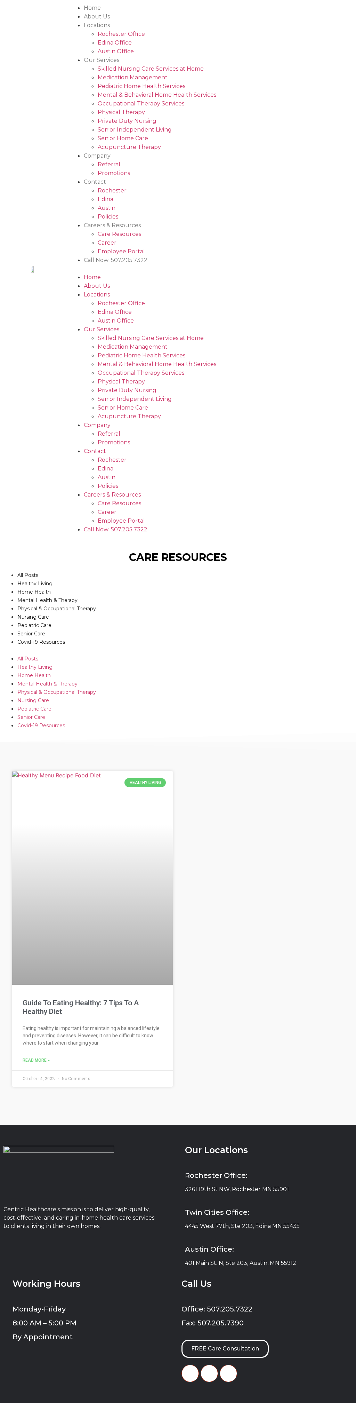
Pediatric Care (34, 625)
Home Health (34, 592)
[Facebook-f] (190, 1373)
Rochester (112, 190)
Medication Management (133, 77)
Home (92, 8)
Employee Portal (121, 251)
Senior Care (31, 634)
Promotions (114, 173)
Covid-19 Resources (41, 642)
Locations (97, 25)
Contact (95, 182)
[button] (211, 268)
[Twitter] (209, 1373)
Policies (108, 216)
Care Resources (119, 234)
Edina (105, 199)
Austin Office (116, 51)
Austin (106, 208)
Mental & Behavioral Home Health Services (157, 95)
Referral (109, 164)
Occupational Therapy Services (141, 103)
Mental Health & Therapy (47, 600)
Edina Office (115, 42)
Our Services (101, 60)
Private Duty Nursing (127, 121)
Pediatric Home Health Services (141, 86)
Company (97, 155)
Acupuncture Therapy (129, 147)
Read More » (36, 1060)
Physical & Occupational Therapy (56, 608)
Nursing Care (33, 617)
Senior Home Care (123, 138)
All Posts (27, 575)
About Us (97, 16)
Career (107, 242)
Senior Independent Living (135, 129)
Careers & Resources (112, 225)
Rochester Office (121, 34)
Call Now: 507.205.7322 (115, 260)
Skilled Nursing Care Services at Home (151, 68)
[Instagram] (228, 1373)
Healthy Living (34, 583)
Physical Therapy (121, 112)
